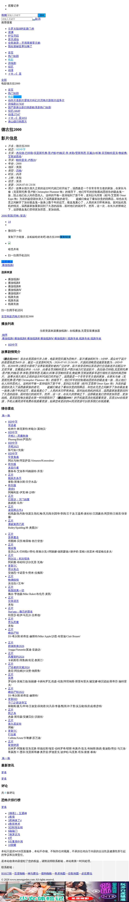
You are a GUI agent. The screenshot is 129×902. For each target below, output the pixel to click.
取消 (37, 18)
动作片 (12, 100)
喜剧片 (20, 100)
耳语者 (12, 425)
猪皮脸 (12, 548)
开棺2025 (13, 446)
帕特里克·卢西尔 (26, 160)
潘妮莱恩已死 (16, 524)
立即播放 (7, 261)
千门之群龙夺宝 (17, 702)
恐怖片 (44, 100)
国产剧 (12, 107)
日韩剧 (28, 107)
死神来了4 (15, 820)
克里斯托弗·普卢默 (45, 153)
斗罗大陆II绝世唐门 (21, 28)
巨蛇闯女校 (15, 827)
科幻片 (36, 100)
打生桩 (12, 734)
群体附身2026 (16, 646)
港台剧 (20, 107)
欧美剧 (36, 107)
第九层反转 (15, 723)
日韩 (19, 121)
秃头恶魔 (13, 622)
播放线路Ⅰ (7, 338)
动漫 (10, 70)
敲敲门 (12, 831)
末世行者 (13, 467)
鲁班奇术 (14, 823)
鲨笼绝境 (13, 745)
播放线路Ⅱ (20, 338)
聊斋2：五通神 (17, 813)
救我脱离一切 (16, 590)
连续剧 (12, 63)
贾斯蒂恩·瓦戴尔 (85, 153)
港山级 (12, 121)
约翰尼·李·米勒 (66, 153)
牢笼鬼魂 (13, 457)
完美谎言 (13, 601)
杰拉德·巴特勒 (24, 153)
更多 (4, 772)
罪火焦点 (13, 569)
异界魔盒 (13, 537)
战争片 (60, 100)
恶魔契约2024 (16, 656)
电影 (10, 59)
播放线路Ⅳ (47, 338)
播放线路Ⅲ (33, 338)
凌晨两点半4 (15, 510)
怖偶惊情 (13, 579)
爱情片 (28, 100)
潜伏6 (11, 488)
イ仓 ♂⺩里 (15, 73)
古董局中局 (15, 841)
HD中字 (12, 344)
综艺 (10, 66)
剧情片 (52, 100)
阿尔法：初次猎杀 (19, 558)
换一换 (5, 415)
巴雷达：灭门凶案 (19, 499)
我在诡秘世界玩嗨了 (20, 46)
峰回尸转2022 (16, 692)
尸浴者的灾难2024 (19, 667)
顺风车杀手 (15, 478)
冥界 (10, 677)
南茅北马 (14, 834)
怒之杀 (12, 713)
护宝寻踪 (13, 35)
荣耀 (12, 845)
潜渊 (10, 32)
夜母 (11, 816)
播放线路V (60, 338)
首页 (10, 52)
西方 (24, 121)
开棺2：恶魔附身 (18, 435)
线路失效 (72, 338)
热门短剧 (13, 56)
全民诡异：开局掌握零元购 (24, 42)
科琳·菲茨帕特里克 (107, 153)
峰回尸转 (13, 632)
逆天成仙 (13, 39)
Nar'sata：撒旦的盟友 (20, 611)
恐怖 (19, 170)
